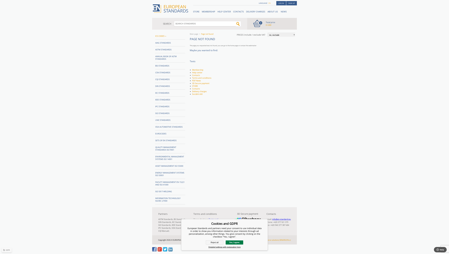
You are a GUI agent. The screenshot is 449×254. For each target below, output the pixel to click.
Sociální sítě (197, 94)
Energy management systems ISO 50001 (169, 174)
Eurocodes (160, 133)
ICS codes (160, 36)
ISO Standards (162, 113)
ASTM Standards (163, 49)
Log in (281, 3)
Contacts (238, 11)
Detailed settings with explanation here (224, 247)
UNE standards (162, 120)
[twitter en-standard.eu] (165, 251)
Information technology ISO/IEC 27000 (168, 199)
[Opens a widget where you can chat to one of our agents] (440, 250)
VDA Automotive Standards (169, 127)
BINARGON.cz (285, 240)
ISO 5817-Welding (163, 191)
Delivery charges (255, 11)
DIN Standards (162, 86)
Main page (194, 34)
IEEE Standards (162, 99)
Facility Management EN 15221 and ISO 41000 (170, 183)
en (269, 3)
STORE (196, 11)
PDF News (196, 80)
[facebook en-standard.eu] (154, 251)
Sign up (291, 3)
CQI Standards (162, 79)
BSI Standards (162, 65)
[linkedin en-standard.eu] (170, 251)
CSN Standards (162, 72)
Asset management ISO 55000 (169, 166)
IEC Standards (162, 93)
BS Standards (180, 219)
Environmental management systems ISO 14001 (169, 157)
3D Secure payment (200, 83)
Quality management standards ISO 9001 (165, 148)
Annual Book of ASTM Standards (166, 57)
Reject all (215, 242)
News (284, 11)
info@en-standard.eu (281, 219)
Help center (224, 11)
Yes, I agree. (234, 242)
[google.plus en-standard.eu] (160, 251)
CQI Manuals (163, 231)
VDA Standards (178, 228)
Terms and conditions (201, 78)
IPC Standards (162, 106)
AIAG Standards (163, 43)
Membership (208, 11)
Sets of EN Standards (166, 140)
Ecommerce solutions (270, 240)
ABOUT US (273, 11)
